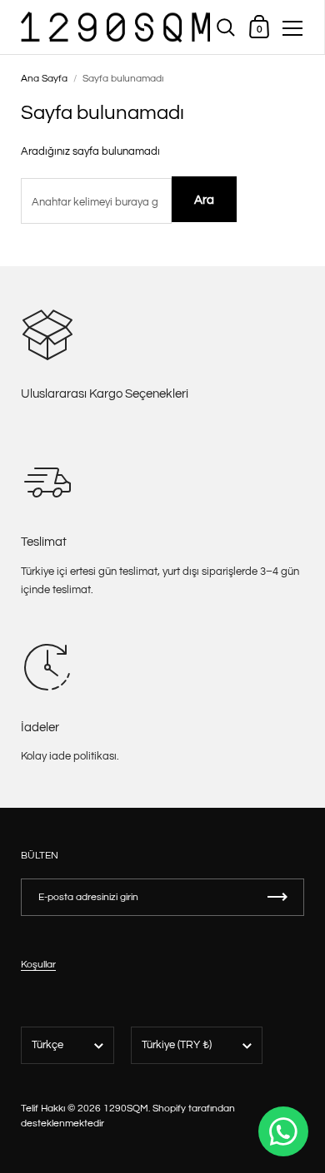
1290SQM (125, 1108)
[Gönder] (278, 897)
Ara (204, 200)
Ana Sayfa (44, 78)
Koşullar (38, 964)
